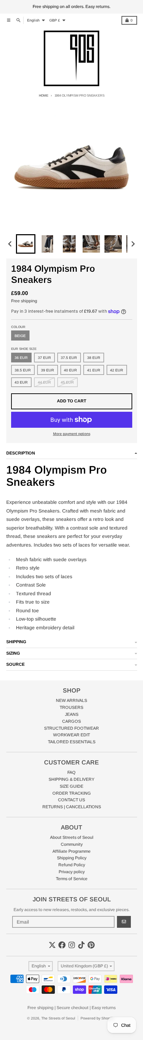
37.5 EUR (69, 357)
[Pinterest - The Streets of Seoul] (91, 945)
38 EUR (93, 357)
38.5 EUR (23, 370)
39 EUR (47, 370)
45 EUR (67, 382)
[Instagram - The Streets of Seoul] (71, 945)
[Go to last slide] (10, 244)
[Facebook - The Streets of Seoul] (62, 945)
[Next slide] (132, 244)
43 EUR (21, 382)
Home (43, 95)
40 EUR (70, 370)
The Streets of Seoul (58, 1018)
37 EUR (44, 357)
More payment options (71, 434)
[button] (25, 244)
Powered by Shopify (97, 1018)
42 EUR (116, 370)
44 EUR (44, 382)
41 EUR (93, 370)
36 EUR (21, 357)
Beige (20, 336)
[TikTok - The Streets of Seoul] (81, 945)
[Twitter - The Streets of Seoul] (52, 945)
